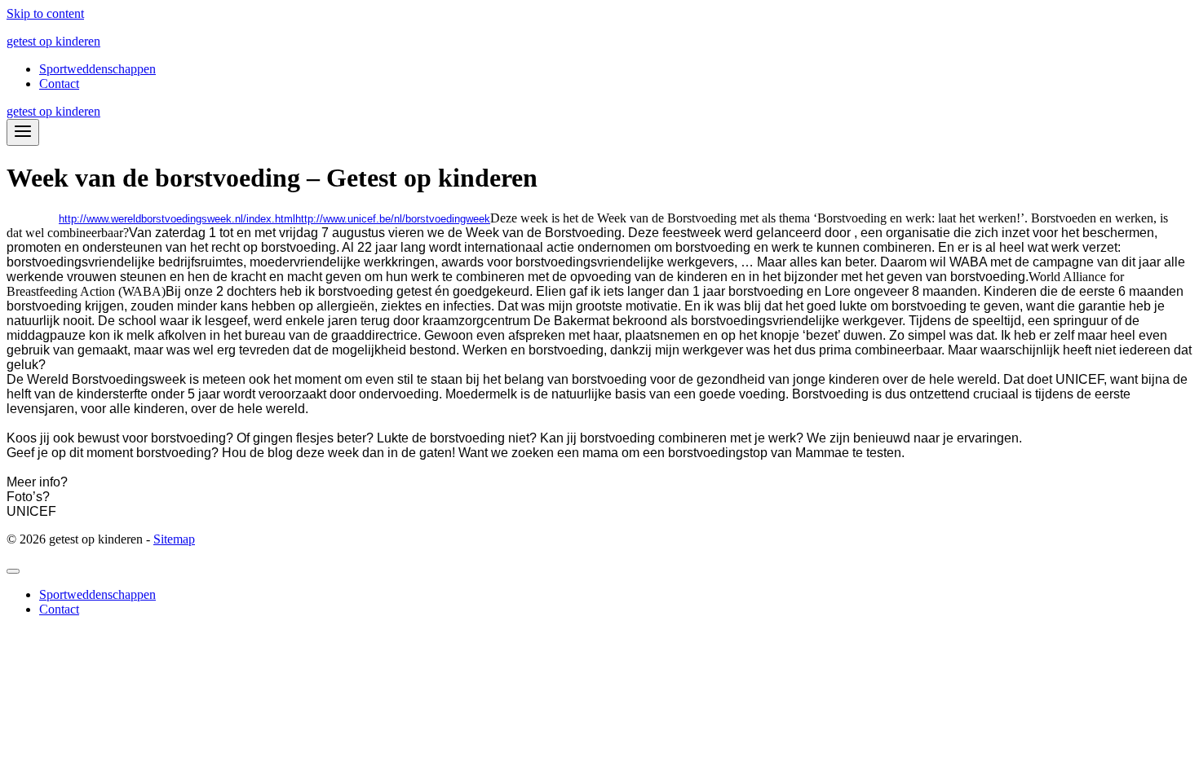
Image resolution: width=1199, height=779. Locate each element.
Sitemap (174, 539)
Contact (59, 83)
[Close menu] (13, 571)
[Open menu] (23, 132)
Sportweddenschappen (97, 69)
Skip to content (45, 13)
